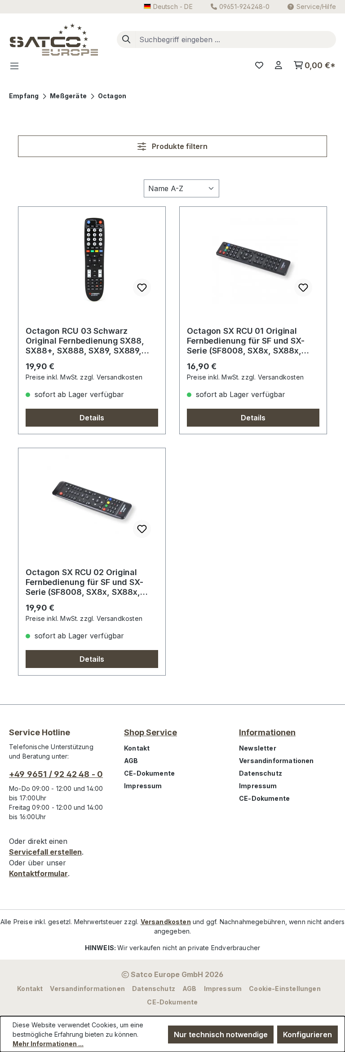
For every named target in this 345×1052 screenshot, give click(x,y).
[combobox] (235, 39)
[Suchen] (126, 39)
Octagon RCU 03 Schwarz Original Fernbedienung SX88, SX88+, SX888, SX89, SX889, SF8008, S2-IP (85, 341)
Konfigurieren (307, 1034)
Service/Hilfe (316, 6)
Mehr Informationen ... (48, 1044)
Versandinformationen (276, 760)
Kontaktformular (38, 873)
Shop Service (150, 732)
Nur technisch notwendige (221, 1034)
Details (92, 417)
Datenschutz (260, 773)
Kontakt (137, 748)
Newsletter (257, 748)
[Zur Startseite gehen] (54, 39)
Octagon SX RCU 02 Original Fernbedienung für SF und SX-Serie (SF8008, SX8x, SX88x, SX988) (84, 582)
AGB (131, 760)
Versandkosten (166, 921)
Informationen (267, 732)
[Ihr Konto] (278, 65)
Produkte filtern (179, 146)
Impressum (143, 786)
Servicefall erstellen (45, 851)
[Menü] (17, 65)
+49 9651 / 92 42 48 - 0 (56, 774)
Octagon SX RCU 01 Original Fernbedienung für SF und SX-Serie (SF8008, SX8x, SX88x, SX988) (246, 341)
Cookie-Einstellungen (285, 988)
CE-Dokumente (149, 773)
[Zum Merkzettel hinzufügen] (142, 288)
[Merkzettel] (259, 65)
